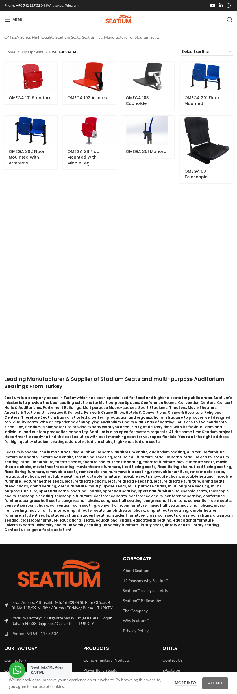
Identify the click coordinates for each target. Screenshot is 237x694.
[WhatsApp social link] (229, 5)
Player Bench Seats (100, 670)
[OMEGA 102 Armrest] (89, 77)
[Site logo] (118, 19)
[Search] (230, 19)
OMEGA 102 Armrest (88, 98)
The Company (135, 610)
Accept (215, 683)
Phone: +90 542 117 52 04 (34, 633)
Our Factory (15, 660)
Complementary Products (106, 660)
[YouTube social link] (212, 5)
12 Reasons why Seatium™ (146, 580)
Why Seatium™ (136, 620)
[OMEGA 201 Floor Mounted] (206, 77)
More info (186, 682)
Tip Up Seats (32, 51)
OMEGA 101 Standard (30, 98)
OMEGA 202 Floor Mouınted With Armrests (27, 157)
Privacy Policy (136, 630)
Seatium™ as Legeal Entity (145, 590)
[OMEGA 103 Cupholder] (147, 77)
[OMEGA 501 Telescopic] (206, 140)
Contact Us (172, 660)
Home (9, 51)
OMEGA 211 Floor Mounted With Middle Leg (84, 157)
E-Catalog (171, 670)
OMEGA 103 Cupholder (137, 100)
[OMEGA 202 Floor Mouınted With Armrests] (30, 130)
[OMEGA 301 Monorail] (147, 130)
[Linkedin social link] (221, 5)
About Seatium (136, 570)
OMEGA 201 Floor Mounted (201, 100)
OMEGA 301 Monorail (147, 151)
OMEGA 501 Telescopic (196, 174)
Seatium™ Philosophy (142, 600)
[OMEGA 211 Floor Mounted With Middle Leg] (89, 130)
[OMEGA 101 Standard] (30, 77)
